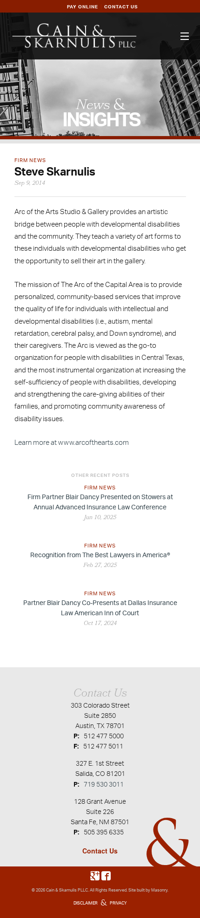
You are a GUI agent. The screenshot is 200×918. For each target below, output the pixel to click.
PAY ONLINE (82, 6)
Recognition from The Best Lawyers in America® (100, 555)
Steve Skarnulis (54, 171)
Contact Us (100, 850)
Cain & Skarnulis (61, 889)
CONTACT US (121, 6)
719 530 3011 (104, 784)
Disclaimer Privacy (100, 902)
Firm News (30, 160)
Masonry (159, 889)
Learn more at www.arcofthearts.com (71, 442)
